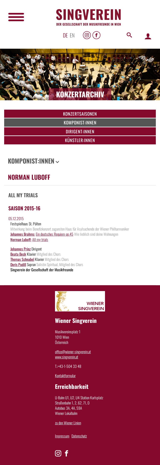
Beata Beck (18, 254)
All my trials (40, 239)
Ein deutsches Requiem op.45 (54, 234)
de (65, 35)
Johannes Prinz (20, 249)
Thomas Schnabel (22, 259)
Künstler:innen (80, 140)
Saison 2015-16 (24, 208)
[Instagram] (87, 35)
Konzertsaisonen (80, 113)
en (72, 35)
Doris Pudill (18, 264)
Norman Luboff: (20, 239)
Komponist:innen (80, 122)
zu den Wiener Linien (68, 422)
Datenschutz (79, 436)
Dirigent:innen (80, 131)
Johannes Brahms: (22, 234)
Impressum (62, 436)
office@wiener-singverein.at (73, 351)
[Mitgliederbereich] (148, 36)
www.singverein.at (66, 357)
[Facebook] (96, 35)
